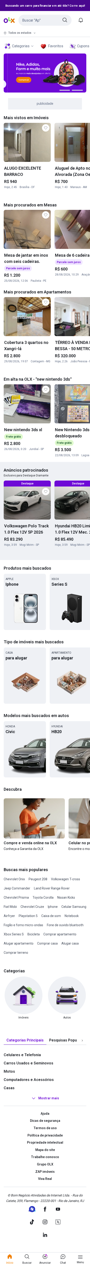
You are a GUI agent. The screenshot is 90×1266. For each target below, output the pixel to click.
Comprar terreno (16, 952)
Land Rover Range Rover (52, 888)
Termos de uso (45, 1128)
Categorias (21, 46)
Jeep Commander (17, 888)
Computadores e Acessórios (29, 1080)
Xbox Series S (14, 934)
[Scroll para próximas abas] (82, 1040)
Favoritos (55, 46)
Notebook (72, 916)
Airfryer (9, 916)
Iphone (53, 907)
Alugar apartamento (18, 943)
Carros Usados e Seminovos (28, 1063)
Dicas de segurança (45, 1121)
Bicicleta (33, 934)
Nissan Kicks (66, 897)
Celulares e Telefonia (22, 1055)
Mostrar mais (48, 1098)
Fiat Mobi (10, 907)
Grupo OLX (45, 1164)
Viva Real (45, 1179)
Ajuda (45, 1113)
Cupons (83, 46)
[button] (45, 20)
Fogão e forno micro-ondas (23, 925)
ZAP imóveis (45, 1171)
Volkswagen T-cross (65, 879)
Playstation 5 (28, 916)
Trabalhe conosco (45, 1157)
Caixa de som (51, 916)
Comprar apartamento (59, 934)
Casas (9, 1088)
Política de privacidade (45, 1135)
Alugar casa (70, 943)
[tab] (25, 1040)
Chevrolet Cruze (32, 907)
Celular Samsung (73, 907)
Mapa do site (45, 1150)
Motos (9, 1071)
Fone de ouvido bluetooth (65, 925)
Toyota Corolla (43, 897)
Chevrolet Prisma (16, 897)
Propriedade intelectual (45, 1142)
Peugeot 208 (38, 879)
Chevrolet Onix (14, 879)
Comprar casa (47, 943)
